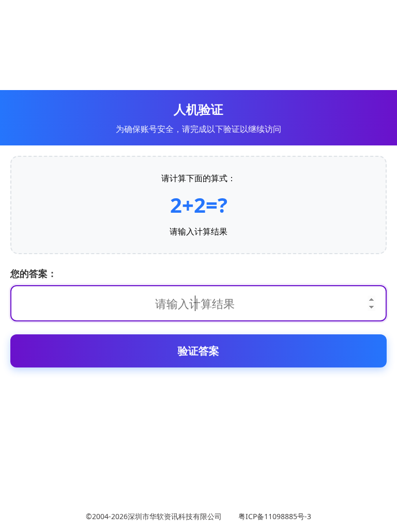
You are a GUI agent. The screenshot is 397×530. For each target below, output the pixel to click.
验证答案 (198, 351)
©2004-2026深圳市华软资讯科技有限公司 (156, 516)
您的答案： (33, 273)
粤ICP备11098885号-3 (272, 516)
